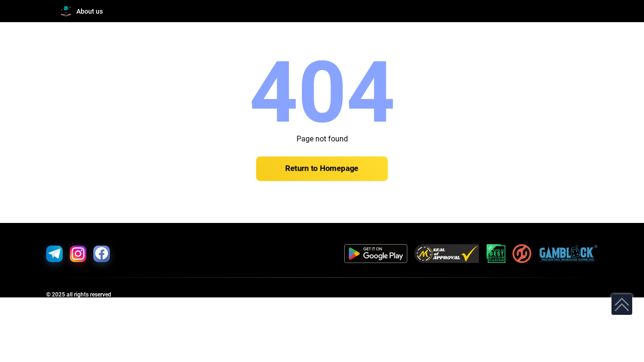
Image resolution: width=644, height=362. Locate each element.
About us (89, 11)
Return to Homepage (322, 168)
